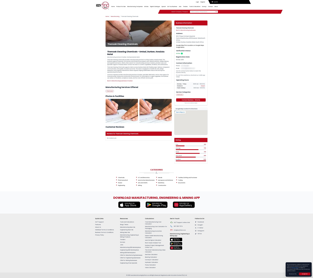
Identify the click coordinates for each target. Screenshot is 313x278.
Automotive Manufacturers (146, 180)
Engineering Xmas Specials (128, 263)
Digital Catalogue (155, 6)
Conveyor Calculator (151, 260)
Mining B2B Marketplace (127, 252)
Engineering (121, 185)
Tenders (185, 6)
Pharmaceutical (123, 180)
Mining (140, 185)
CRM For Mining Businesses (128, 260)
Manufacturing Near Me (127, 227)
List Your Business (172, 6)
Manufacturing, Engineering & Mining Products (129, 236)
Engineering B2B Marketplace (129, 250)
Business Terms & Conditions (104, 232)
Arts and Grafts (142, 183)
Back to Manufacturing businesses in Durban (120, 81)
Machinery (161, 183)
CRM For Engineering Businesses (130, 258)
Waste (120, 183)
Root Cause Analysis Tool (153, 243)
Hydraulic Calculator (151, 262)
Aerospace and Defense (165, 180)
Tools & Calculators (194, 6)
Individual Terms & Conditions (104, 230)
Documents (181, 183)
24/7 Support (99, 222)
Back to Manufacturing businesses (186, 30)
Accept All (304, 274)
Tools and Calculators (127, 222)
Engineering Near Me (126, 230)
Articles (146, 6)
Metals (160, 177)
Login (197, 2)
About (216, 6)
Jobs (180, 6)
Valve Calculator (150, 267)
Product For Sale (121, 6)
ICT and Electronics (144, 177)
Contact (210, 6)
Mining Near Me (125, 232)
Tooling (180, 180)
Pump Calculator (150, 265)
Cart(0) (215, 2)
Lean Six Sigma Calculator (153, 240)
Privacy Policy (99, 235)
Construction (162, 185)
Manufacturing (115, 16)
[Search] (216, 12)
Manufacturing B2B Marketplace (130, 247)
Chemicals (110, 91)
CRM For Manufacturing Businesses (131, 255)
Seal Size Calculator (151, 254)
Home (113, 6)
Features (98, 224)
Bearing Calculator (151, 257)
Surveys (204, 6)
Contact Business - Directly (191, 100)
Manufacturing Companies (135, 6)
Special (164, 6)
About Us (98, 227)
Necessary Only (293, 274)
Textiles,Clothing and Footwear (187, 177)
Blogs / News (124, 224)
